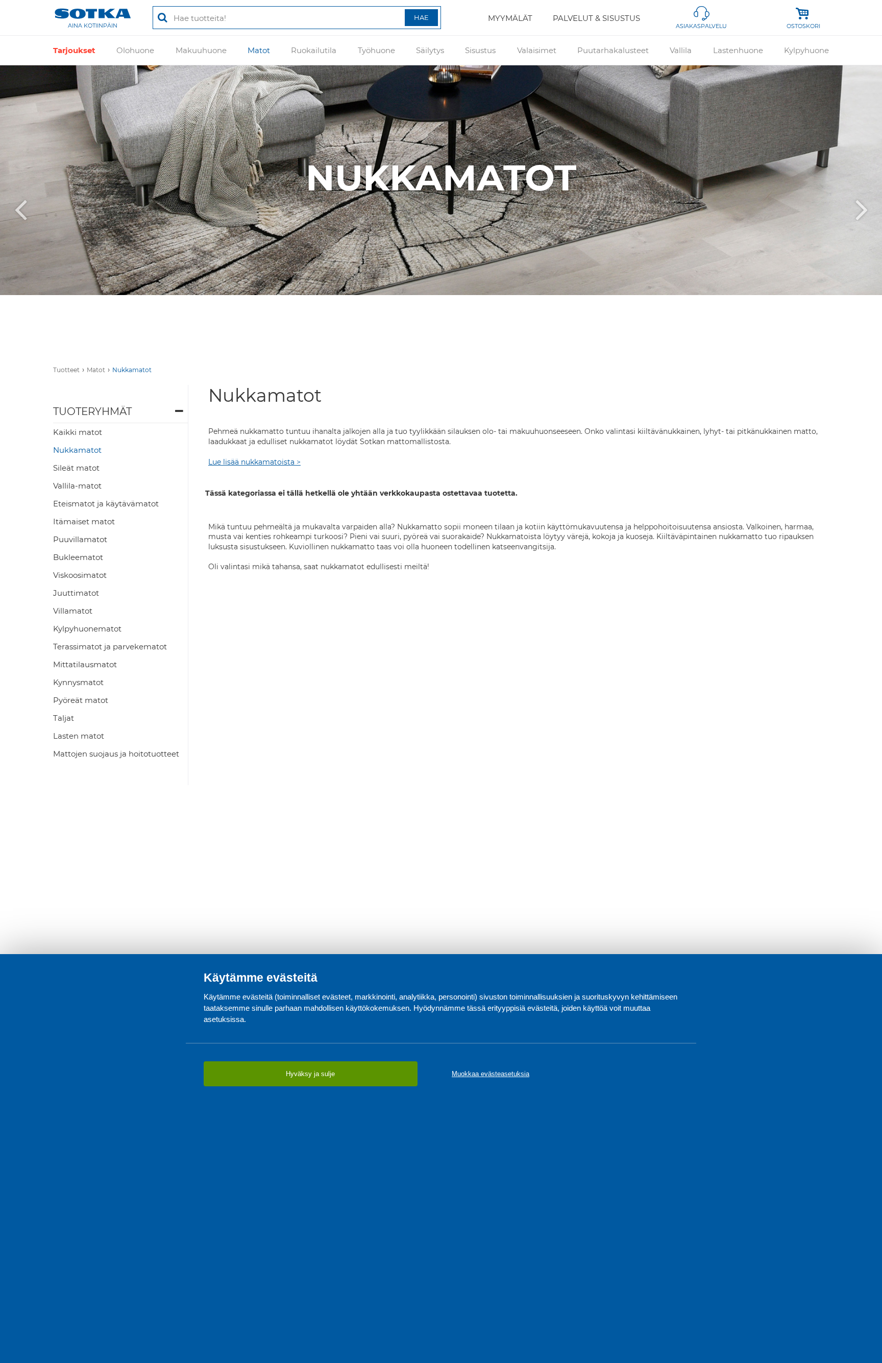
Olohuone (135, 50)
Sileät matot (76, 468)
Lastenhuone (738, 50)
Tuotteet (66, 370)
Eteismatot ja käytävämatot (106, 503)
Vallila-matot (77, 486)
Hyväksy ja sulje (310, 1074)
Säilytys (430, 50)
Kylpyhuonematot (87, 629)
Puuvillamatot (80, 539)
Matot (259, 50)
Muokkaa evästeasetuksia (490, 1074)
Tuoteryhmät (92, 411)
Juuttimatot (76, 593)
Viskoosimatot (80, 575)
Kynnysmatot (78, 682)
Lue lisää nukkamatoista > (254, 462)
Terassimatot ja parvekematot (110, 646)
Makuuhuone (201, 50)
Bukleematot (78, 557)
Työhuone (376, 50)
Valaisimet (536, 50)
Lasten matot (78, 736)
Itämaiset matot (84, 521)
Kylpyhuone (806, 50)
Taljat (63, 718)
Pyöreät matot (80, 700)
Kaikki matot (77, 432)
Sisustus (480, 50)
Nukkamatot (132, 370)
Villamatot (72, 611)
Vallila (681, 50)
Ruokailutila (313, 50)
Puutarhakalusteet (613, 50)
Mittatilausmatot (85, 664)
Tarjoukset (74, 50)
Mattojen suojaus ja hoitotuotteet (116, 754)
